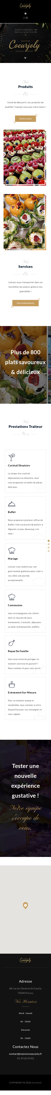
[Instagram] (24, 18)
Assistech (36, 1082)
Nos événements (25, 303)
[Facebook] (27, 18)
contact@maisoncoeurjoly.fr (25, 1053)
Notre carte (26, 118)
